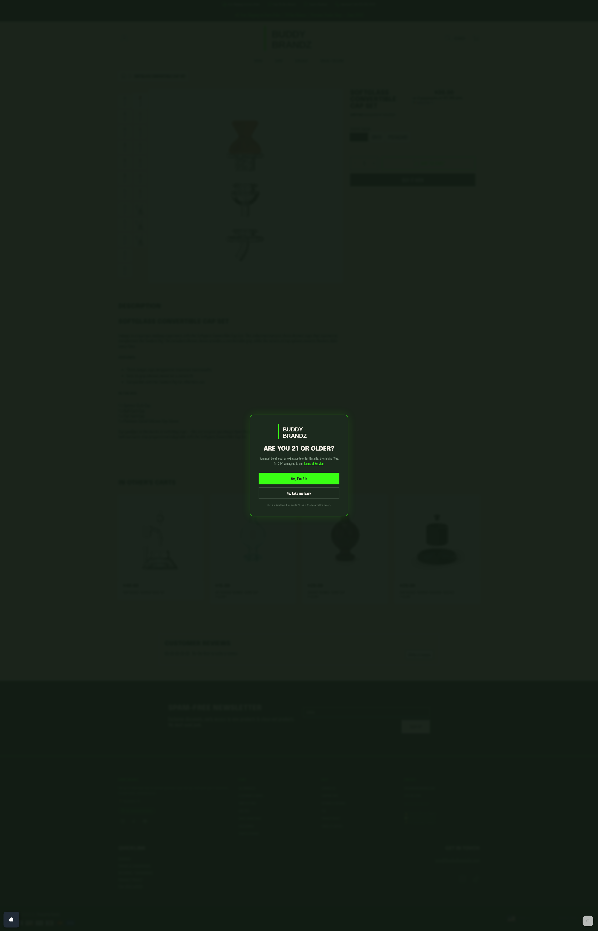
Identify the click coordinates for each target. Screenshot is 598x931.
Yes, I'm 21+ (299, 478)
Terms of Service (314, 463)
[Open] (11, 919)
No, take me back (299, 493)
